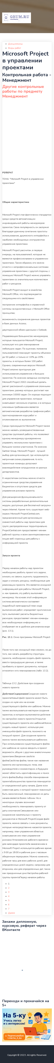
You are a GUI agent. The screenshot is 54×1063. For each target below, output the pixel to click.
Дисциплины (15, 43)
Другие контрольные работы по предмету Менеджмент (23, 91)
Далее (11, 913)
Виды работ (14, 48)
